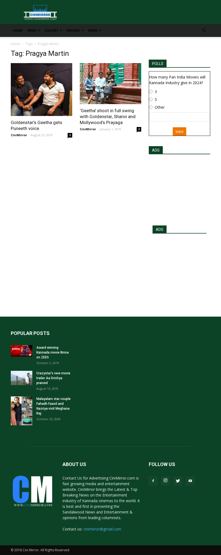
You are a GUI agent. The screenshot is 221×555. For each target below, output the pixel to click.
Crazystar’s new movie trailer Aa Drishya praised (53, 378)
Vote (179, 131)
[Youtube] (190, 481)
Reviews (73, 30)
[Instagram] (165, 481)
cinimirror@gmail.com (102, 529)
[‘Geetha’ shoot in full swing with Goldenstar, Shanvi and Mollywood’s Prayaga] (110, 83)
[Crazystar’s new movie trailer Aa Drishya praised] (21, 378)
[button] (203, 30)
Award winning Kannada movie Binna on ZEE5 (52, 352)
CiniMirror (19, 135)
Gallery (51, 30)
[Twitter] (178, 481)
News (31, 30)
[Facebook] (153, 481)
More (92, 30)
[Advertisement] (179, 188)
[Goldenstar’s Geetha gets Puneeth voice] (41, 89)
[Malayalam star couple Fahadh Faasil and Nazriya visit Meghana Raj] (21, 410)
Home (18, 30)
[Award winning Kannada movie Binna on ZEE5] (21, 351)
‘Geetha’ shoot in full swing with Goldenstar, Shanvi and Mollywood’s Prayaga (108, 116)
